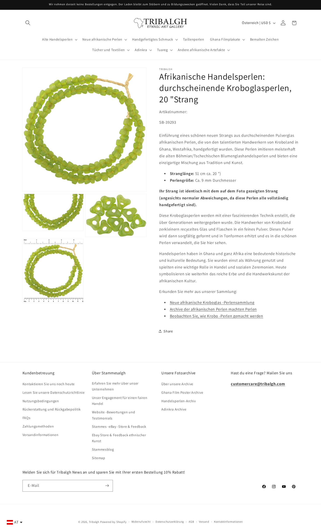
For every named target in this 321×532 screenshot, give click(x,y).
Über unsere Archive (177, 384)
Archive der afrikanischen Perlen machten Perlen (213, 309)
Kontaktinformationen (228, 521)
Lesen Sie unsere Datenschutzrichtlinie (53, 392)
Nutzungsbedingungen (40, 401)
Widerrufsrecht (141, 521)
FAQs (26, 418)
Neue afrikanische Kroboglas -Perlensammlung (212, 302)
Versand (204, 521)
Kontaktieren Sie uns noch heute (48, 384)
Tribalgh (94, 522)
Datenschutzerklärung (169, 521)
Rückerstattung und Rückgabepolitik (51, 409)
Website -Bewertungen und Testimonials (113, 415)
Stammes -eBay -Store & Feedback (119, 426)
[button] (28, 23)
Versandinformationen (40, 435)
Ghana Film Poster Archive (182, 392)
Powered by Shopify (113, 522)
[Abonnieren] (107, 486)
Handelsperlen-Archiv (178, 401)
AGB (191, 521)
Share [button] (168, 331)
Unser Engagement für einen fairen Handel (119, 400)
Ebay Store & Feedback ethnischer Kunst (119, 438)
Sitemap (98, 458)
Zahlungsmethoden (38, 426)
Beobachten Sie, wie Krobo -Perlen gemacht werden (216, 315)
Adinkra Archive (173, 409)
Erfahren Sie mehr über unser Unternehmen (115, 386)
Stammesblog (103, 449)
